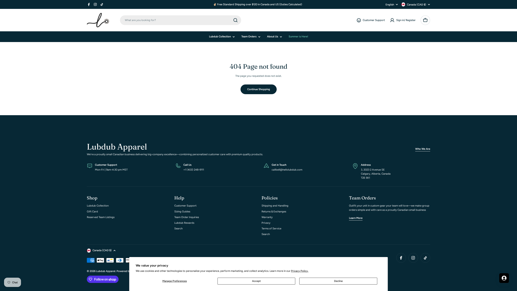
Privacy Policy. (299, 270)
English (390, 4)
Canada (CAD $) (416, 4)
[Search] (235, 20)
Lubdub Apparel (105, 271)
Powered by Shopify (129, 271)
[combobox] (180, 20)
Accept (256, 281)
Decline (338, 281)
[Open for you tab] (504, 278)
